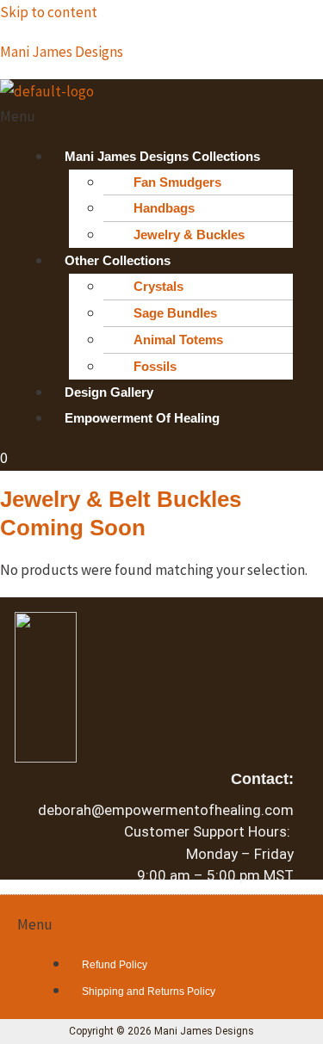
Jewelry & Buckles (189, 234)
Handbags (164, 208)
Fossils (155, 366)
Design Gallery (109, 392)
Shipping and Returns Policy (148, 991)
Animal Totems (178, 339)
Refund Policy (114, 965)
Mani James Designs (61, 51)
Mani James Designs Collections (162, 156)
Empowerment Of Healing (142, 418)
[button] (161, 116)
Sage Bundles (175, 313)
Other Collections (118, 260)
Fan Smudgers (177, 182)
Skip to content (48, 12)
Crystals (158, 286)
